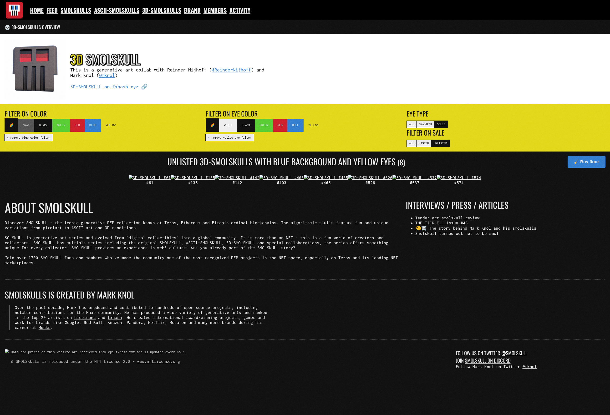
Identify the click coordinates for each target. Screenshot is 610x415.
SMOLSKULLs (76, 10)
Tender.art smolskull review (447, 217)
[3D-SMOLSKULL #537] (414, 177)
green (61, 125)
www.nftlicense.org (158, 361)
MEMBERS (215, 10)
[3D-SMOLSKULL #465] (326, 177)
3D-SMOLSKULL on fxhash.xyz (104, 86)
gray (26, 125)
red (77, 125)
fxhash (115, 317)
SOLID (441, 124)
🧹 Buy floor (586, 161)
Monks (45, 327)
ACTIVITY (239, 10)
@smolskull (514, 353)
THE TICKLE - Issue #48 (441, 222)
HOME (37, 10)
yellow (111, 125)
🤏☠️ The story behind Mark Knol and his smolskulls (475, 228)
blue (92, 125)
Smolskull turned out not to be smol (457, 233)
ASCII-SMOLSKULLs (116, 10)
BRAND (192, 10)
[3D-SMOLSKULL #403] (281, 177)
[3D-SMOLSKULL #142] (237, 177)
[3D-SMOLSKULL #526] (370, 177)
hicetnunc (85, 317)
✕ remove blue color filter (28, 137)
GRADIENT (425, 124)
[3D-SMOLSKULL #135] (193, 177)
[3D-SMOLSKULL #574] (459, 177)
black (43, 125)
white (228, 125)
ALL (411, 124)
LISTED (424, 143)
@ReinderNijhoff (231, 69)
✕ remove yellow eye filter (229, 137)
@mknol (107, 75)
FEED (52, 10)
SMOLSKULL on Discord (488, 360)
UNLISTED (440, 143)
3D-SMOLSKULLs (161, 10)
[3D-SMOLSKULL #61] (150, 177)
